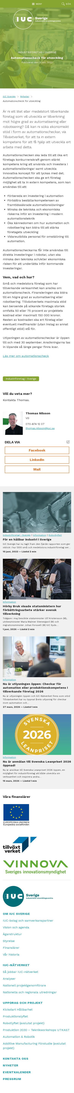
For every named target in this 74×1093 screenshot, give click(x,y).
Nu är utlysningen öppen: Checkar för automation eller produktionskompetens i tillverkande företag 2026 (37, 656)
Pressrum (12, 1079)
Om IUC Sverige (16, 914)
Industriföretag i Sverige (37, 52)
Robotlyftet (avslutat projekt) (23, 1023)
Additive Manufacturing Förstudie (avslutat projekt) (34, 1046)
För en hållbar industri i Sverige (37, 512)
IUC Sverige (9, 96)
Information (39, 535)
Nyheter (24, 96)
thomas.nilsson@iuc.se (40, 428)
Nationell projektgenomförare (24, 985)
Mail (37, 469)
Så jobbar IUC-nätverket (20, 972)
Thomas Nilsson (38, 413)
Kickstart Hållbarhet (17, 1009)
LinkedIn (37, 460)
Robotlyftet (55, 535)
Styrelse (9, 941)
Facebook (37, 450)
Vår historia (11, 954)
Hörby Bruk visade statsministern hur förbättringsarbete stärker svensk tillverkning (37, 579)
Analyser (9, 978)
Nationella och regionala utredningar (30, 992)
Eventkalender (17, 1072)
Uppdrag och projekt (23, 1003)
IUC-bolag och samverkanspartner (28, 920)
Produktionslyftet (15, 1016)
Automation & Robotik (19, 1037)
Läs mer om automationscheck (26, 356)
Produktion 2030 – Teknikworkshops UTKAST (36, 1030)
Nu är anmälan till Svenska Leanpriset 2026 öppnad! (37, 734)
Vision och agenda (16, 927)
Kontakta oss (15, 1058)
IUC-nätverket (16, 965)
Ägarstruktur (12, 934)
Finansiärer (11, 947)
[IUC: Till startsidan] (37, 19)
